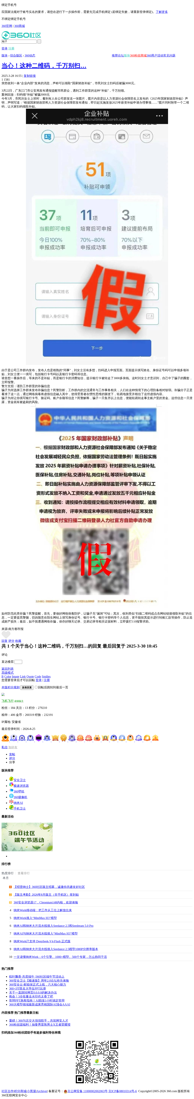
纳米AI (18, 802)
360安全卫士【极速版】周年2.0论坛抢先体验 (39, 980)
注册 (11, 48)
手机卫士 (20, 808)
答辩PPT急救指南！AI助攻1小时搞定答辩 (37, 1000)
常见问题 (169, 55)
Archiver (42, 1091)
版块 (127, 55)
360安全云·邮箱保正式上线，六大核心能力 (37, 984)
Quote (30, 676)
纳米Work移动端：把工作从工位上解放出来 (43, 910)
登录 (5, 48)
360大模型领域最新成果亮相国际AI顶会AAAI (39, 1004)
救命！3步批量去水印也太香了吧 (31, 996)
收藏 (18, 640)
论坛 (121, 55)
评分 (11, 640)
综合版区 (16, 55)
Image (15, 676)
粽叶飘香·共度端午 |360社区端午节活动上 (36, 976)
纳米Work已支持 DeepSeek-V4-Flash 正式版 (42, 941)
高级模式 (8, 672)
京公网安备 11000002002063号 (87, 1091)
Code (38, 676)
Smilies (46, 676)
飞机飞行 (8, 700)
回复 (5, 640)
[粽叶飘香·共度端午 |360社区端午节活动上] (27, 850)
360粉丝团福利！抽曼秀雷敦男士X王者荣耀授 (39, 1024)
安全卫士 (20, 780)
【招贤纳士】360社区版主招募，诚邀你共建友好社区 (49, 886)
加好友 (12, 747)
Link (23, 676)
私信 (5, 747)
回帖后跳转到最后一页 (53, 687)
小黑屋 (31, 1091)
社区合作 (8, 1091)
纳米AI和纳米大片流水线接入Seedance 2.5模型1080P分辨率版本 (56, 949)
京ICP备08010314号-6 (122, 1091)
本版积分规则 (11, 687)
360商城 (19, 26)
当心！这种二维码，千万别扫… (44, 65)
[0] (6, 638)
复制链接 (30, 75)
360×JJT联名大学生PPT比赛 (27, 988)
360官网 (7, 26)
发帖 (12, 754)
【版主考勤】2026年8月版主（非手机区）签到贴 (46, 894)
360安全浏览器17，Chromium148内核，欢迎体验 (46, 902)
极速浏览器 (21, 785)
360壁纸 (19, 791)
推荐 (115, 55)
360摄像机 (20, 797)
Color (7, 676)
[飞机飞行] (3, 695)
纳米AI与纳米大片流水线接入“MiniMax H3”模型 (46, 933)
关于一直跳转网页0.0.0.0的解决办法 (33, 992)
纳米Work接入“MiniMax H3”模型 (35, 918)
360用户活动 (155, 55)
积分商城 (20, 1091)
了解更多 (162, 11)
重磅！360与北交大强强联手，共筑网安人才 (38, 1020)
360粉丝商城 (138, 55)
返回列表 (8, 668)
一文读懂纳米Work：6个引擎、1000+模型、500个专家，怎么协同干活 (60, 956)
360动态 (30, 55)
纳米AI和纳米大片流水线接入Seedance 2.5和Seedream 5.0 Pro (53, 925)
